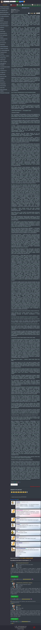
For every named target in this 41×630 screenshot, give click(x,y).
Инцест (2, 29)
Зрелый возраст (4, 25)
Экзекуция (3, 84)
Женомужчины (4, 24)
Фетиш (2, 80)
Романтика (3, 58)
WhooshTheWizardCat (21, 548)
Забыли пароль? (7, 2)
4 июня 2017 (16, 12)
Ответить (18, 507)
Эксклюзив (3, 85)
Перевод (2, 44)
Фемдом (2, 78)
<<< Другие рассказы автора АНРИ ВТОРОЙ (18, 496)
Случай (2, 68)
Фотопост (2, 82)
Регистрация (21, 1)
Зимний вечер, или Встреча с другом (24, 582)
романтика (14, 601)
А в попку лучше (4, 8)
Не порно (2, 41)
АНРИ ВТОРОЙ (17, 10)
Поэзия (2, 54)
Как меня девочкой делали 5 (22, 562)
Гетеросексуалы (4, 16)
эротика (17, 601)
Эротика (2, 87)
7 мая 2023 (19, 565)
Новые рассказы (4, 7)
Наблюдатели (3, 39)
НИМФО (18, 518)
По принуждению (4, 50)
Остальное (3, 42)
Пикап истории (4, 48)
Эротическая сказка (3, 90)
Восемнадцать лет (5, 14)
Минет (2, 37)
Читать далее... (14, 576)
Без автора (19, 609)
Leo (17, 531)
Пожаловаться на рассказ (35, 486)
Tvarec (17, 537)
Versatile (18, 502)
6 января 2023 (20, 585)
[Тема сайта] (29, 14)
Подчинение (3, 52)
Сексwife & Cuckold (3, 64)
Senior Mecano (19, 542)
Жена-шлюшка (4, 22)
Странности (3, 70)
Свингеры (2, 59)
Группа (2, 18)
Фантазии (2, 74)
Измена (2, 27)
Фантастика (3, 76)
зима (26, 601)
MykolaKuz (19, 587)
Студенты (2, 72)
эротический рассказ (31, 601)
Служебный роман (5, 67)
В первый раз (3, 10)
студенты (23, 601)
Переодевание (4, 46)
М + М (17, 9)
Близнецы (18, 605)
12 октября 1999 (20, 608)
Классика (2, 31)
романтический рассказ (15, 602)
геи (20, 601)
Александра (19, 567)
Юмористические (4, 93)
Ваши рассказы (4, 12)
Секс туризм (3, 61)
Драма (2, 20)
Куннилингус (3, 33)
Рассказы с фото (4, 56)
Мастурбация (3, 35)
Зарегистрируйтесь (15, 558)
